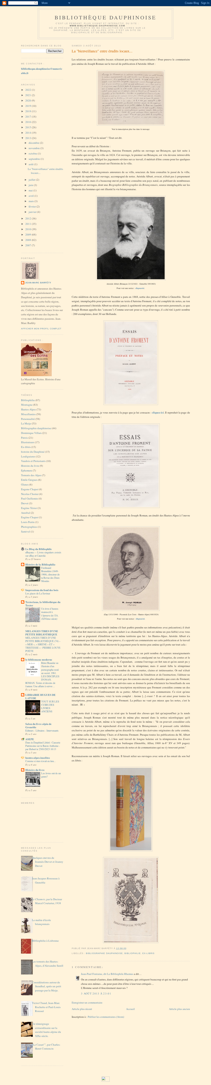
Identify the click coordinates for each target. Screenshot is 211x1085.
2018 (28, 111)
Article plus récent (82, 1009)
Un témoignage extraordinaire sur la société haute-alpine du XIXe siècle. (46, 1030)
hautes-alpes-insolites (37, 758)
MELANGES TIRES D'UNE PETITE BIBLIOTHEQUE (41, 632)
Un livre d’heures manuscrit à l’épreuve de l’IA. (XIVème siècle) (50, 613)
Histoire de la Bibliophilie (40, 564)
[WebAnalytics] (106, 1081)
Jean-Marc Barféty (38, 283)
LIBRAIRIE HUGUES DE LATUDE (40, 696)
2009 (28, 234)
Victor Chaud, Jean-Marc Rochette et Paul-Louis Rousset (46, 1007)
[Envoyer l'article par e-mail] (127, 948)
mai (31, 190)
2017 (28, 116)
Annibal (25, 513)
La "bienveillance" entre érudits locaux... (102, 50)
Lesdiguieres (28, 456)
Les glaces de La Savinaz (37, 593)
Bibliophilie (28, 400)
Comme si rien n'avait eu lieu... (40, 761)
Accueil (130, 1009)
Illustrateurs (27, 442)
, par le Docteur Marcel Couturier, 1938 (47, 901)
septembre (35, 159)
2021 (28, 95)
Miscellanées (28, 414)
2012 (28, 218)
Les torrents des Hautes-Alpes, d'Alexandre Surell (47, 963)
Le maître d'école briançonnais (41, 922)
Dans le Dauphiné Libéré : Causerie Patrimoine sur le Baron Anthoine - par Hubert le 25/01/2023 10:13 (42, 746)
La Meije (26, 423)
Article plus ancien (179, 1009)
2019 (28, 106)
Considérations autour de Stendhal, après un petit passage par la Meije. (46, 986)
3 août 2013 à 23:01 (96, 993)
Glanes (25, 484)
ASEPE (29, 739)
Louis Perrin (28, 522)
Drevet (24, 503)
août (31, 164)
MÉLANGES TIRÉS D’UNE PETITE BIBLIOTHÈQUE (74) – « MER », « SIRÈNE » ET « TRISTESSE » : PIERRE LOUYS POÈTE (42, 644)
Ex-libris (26, 447)
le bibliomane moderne (38, 659)
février (32, 206)
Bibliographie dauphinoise (36, 428)
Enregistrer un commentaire (87, 1002)
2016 (28, 122)
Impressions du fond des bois (41, 590)
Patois (24, 437)
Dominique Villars (31, 433)
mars (31, 201)
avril (31, 196)
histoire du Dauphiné (33, 452)
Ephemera (26, 470)
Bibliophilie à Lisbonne (45, 940)
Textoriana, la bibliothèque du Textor (42, 603)
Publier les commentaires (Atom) (106, 1017)
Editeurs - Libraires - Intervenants (42, 730)
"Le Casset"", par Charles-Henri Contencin (46, 1047)
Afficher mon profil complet (41, 329)
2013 (28, 138)
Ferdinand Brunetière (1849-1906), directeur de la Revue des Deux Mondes (50, 574)
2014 (28, 132)
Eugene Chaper (29, 489)
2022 (28, 90)
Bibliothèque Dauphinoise (106, 17)
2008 (28, 240)
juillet (32, 179)
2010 (28, 229)
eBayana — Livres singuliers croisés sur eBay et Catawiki (43, 554)
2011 (28, 224)
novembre (34, 148)
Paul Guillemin (29, 498)
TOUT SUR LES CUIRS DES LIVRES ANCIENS (50, 706)
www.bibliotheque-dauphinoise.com (97, 26)
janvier (33, 212)
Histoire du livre (30, 466)
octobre (33, 153)
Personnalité (28, 419)
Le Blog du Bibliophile (38, 549)
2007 (28, 245)
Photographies (29, 527)
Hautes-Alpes (28, 409)
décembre (34, 143)
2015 (28, 127)
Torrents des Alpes (31, 475)
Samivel (25, 531)
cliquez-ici (139, 288)
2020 (28, 100)
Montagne (27, 404)
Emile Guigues (29, 480)
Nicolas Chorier (30, 494)
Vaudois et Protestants (33, 461)
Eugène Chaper (29, 517)
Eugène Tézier (29, 508)
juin (31, 185)
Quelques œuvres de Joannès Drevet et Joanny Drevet (47, 862)
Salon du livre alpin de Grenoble (38, 725)
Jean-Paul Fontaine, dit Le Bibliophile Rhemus (107, 974)
